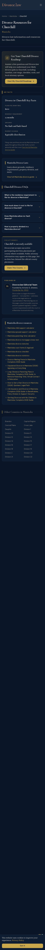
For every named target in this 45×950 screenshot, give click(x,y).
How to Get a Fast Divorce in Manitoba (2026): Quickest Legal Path (23, 384)
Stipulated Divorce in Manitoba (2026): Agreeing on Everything (23, 367)
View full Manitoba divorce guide (20, 177)
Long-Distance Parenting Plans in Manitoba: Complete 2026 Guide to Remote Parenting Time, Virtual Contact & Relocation (24, 375)
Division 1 (27, 429)
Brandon (8, 421)
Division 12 (9, 437)
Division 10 (9, 433)
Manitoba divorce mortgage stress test (23, 340)
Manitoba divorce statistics (18, 355)
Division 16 (9, 445)
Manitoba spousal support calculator (22, 332)
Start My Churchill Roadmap (20, 81)
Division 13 (28, 437)
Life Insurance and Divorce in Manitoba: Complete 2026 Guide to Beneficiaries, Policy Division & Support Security (23, 391)
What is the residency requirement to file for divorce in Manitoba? (20, 196)
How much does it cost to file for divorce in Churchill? (18, 206)
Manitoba (13, 16)
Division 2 (8, 453)
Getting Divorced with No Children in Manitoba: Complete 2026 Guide (22, 398)
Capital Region (30, 421)
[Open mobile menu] (41, 5)
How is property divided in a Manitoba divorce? (16, 227)
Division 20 (28, 453)
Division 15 (28, 441)
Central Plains (10, 425)
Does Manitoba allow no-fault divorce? (17, 217)
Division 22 (28, 457)
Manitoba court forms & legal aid (20, 348)
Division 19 (28, 449)
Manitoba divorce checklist (18, 352)
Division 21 (9, 457)
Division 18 (9, 449)
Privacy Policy (18, 940)
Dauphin (8, 429)
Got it (22, 946)
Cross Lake (28, 425)
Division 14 (9, 441)
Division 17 (28, 445)
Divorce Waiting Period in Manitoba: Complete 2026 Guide (21, 360)
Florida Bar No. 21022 (20, 290)
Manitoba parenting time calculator (22, 336)
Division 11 (27, 433)
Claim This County (15, 268)
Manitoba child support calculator (21, 328)
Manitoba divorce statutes (18, 344)
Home (4, 16)
